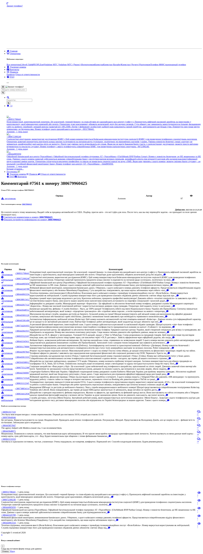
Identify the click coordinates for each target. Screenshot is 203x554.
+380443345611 (22, 341)
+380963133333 (8, 439)
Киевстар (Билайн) (112, 64)
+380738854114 (22, 388)
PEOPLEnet (38, 64)
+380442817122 (22, 305)
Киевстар (98, 64)
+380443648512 (22, 310)
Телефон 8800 (156, 64)
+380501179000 (22, 346)
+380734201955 (22, 326)
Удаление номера (17, 174)
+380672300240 (22, 278)
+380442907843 (22, 352)
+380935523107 (22, 336)
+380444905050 (22, 284)
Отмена (5, 551)
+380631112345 (22, 383)
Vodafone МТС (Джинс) (69, 64)
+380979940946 (8, 417)
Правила (11, 74)
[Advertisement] (104, 28)
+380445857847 (8, 425)
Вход (12, 551)
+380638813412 (22, 299)
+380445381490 (22, 320)
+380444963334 (22, 294)
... (163, 274)
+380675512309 (22, 367)
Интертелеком (87, 64)
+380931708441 (22, 273)
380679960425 (27, 204)
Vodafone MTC (51, 64)
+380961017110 (8, 412)
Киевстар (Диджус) (130, 64)
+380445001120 (22, 315)
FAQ (12, 176)
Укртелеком (144, 64)
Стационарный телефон (174, 64)
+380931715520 (22, 378)
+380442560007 (22, 373)
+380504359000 (22, 399)
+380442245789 (22, 289)
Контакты (22, 176)
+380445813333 (22, 357)
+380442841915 (22, 331)
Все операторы (14, 64)
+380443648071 (8, 431)
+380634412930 (22, 394)
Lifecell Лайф (27, 64)
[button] (8, 97)
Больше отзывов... (15, 169)
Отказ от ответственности (27, 74)
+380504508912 (22, 362)
